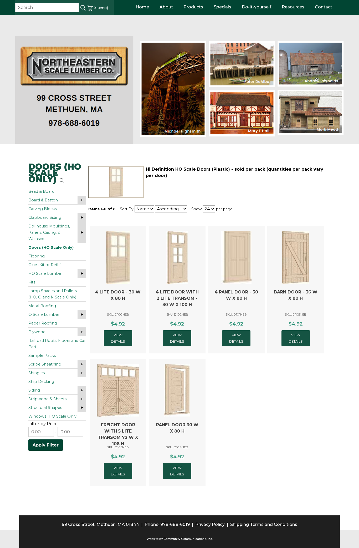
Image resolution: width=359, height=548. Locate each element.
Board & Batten (43, 200)
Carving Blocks (42, 208)
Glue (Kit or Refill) (44, 264)
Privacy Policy (210, 524)
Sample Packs (42, 355)
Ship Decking (41, 381)
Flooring (36, 256)
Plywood (36, 331)
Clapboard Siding (44, 217)
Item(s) (101, 8)
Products (193, 6)
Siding (34, 390)
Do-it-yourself (256, 6)
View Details (118, 338)
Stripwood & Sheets (47, 399)
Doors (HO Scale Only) (51, 247)
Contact (323, 6)
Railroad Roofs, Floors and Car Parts (57, 343)
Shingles (36, 373)
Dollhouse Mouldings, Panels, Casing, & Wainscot (49, 232)
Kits (31, 282)
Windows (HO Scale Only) (53, 416)
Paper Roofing (42, 323)
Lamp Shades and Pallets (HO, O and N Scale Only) (52, 294)
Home (142, 6)
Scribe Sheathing (44, 364)
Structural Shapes (45, 407)
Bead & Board (41, 191)
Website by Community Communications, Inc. (180, 539)
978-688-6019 (175, 524)
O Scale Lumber (44, 314)
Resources (293, 6)
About (166, 6)
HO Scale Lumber (45, 273)
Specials (222, 6)
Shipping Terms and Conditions (263, 524)
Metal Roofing (42, 305)
